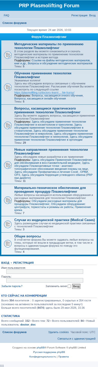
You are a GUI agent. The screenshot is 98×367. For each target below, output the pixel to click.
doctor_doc (28, 324)
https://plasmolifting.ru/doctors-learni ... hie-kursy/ (44, 92)
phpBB (41, 347)
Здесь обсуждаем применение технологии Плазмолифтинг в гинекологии (53, 135)
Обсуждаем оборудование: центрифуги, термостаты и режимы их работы (50, 205)
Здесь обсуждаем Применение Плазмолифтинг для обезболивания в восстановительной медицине (53, 161)
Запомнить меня (56, 286)
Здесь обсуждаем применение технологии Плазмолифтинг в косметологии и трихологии (50, 123)
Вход (5, 262)
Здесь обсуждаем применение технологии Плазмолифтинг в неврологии (51, 132)
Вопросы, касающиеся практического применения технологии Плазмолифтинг (47, 110)
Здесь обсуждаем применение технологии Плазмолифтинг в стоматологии (48, 127)
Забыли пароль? (11, 286)
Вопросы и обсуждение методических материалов (60, 63)
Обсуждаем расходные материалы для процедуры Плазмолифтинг (48, 202)
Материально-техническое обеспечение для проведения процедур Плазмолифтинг (50, 189)
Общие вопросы (27, 236)
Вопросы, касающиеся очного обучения (57, 95)
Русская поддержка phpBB (49, 352)
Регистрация (23, 262)
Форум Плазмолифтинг (49, 37)
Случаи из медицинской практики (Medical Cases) (54, 220)
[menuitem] (6, 15)
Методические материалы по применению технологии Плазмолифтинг (48, 46)
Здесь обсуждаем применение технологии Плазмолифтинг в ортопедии (53, 138)
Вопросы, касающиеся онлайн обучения (40, 98)
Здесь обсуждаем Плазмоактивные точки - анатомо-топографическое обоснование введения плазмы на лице (52, 165)
